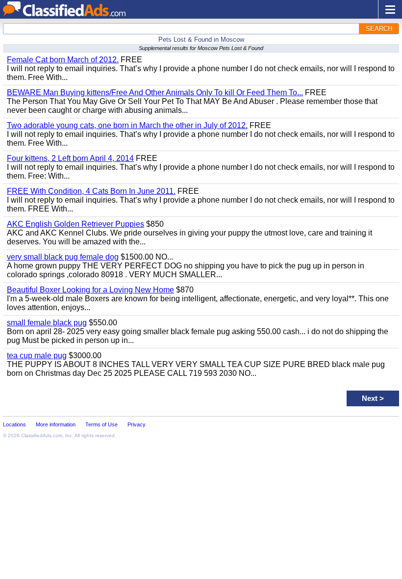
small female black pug (47, 322)
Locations (14, 424)
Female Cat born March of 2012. (63, 59)
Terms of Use (101, 424)
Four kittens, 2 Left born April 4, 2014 (70, 158)
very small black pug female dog (63, 257)
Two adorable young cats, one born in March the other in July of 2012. (127, 125)
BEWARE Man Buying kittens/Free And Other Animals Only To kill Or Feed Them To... (155, 92)
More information (55, 424)
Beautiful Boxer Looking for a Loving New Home (90, 290)
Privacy (136, 424)
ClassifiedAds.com (41, 435)
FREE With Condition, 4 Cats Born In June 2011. (91, 191)
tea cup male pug (37, 355)
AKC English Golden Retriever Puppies (75, 224)
